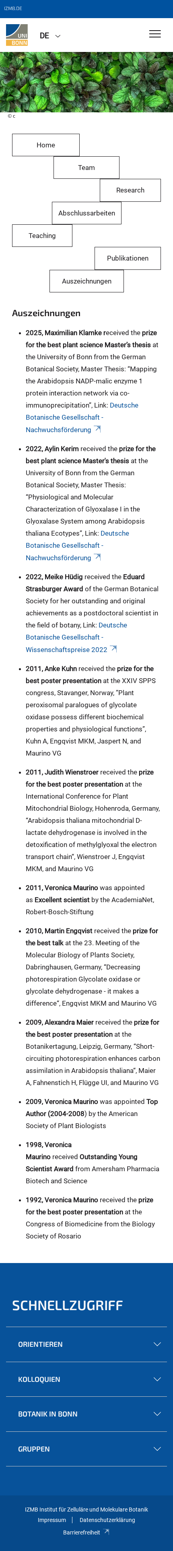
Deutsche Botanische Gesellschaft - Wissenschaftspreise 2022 (76, 637)
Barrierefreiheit (81, 1532)
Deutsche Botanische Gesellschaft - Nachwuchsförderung (82, 417)
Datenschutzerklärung (107, 1520)
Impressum (52, 1520)
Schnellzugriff (67, 1304)
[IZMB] (17, 35)
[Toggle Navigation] (155, 34)
